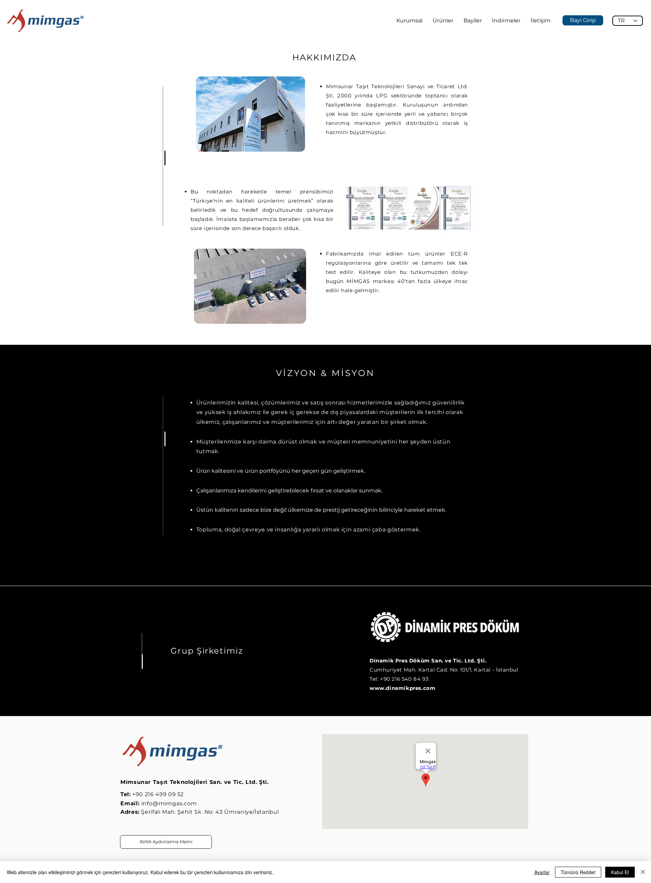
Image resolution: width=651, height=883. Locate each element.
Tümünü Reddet (578, 872)
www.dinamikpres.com (402, 688)
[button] (409, 20)
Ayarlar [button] (542, 872)
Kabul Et (620, 872)
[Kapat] (643, 872)
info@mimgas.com (169, 803)
